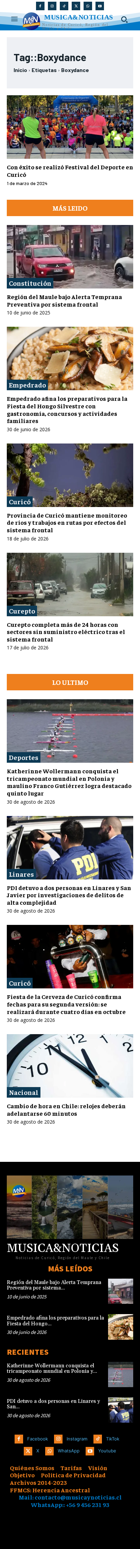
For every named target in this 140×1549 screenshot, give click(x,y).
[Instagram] (52, 6)
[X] (76, 6)
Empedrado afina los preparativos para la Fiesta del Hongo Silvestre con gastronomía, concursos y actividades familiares (67, 409)
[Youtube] (99, 6)
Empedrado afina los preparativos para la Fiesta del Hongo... (55, 1321)
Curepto (22, 610)
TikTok (112, 1438)
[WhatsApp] (88, 6)
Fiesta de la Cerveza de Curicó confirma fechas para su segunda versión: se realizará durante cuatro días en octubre (66, 1003)
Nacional (23, 1092)
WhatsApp (69, 1450)
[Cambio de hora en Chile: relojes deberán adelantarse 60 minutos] (70, 1066)
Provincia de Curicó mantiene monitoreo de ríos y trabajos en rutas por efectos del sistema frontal (67, 522)
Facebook (37, 1438)
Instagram (77, 1438)
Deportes (23, 757)
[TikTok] (64, 6)
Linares (21, 874)
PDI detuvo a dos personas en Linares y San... (53, 1404)
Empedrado (27, 384)
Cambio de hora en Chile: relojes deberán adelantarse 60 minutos (66, 1109)
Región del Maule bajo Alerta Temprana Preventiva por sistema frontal (64, 300)
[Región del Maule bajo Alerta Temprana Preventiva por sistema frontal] (70, 256)
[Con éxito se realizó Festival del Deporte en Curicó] (70, 127)
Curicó (20, 501)
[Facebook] (40, 6)
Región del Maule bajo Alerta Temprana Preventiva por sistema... (54, 1285)
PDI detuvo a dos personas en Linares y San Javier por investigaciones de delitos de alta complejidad (69, 895)
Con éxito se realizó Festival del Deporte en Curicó (70, 170)
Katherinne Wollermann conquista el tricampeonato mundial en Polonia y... (52, 1369)
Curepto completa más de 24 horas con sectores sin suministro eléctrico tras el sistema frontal (66, 631)
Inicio (20, 70)
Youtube (107, 1450)
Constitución (30, 283)
